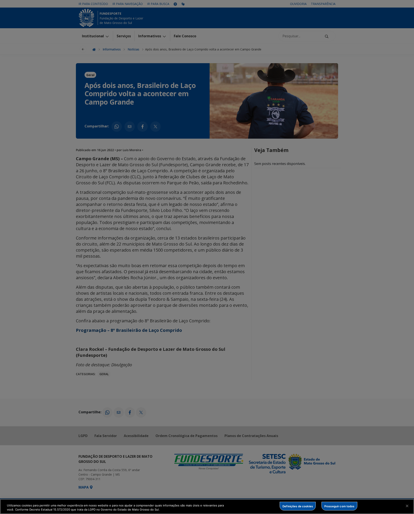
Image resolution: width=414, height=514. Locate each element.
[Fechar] (407, 506)
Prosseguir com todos (339, 506)
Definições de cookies (297, 506)
